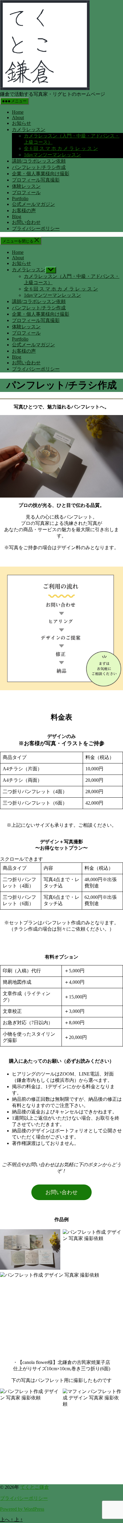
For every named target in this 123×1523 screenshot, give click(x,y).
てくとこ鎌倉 (34, 1487)
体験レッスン (26, 186)
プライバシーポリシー (36, 228)
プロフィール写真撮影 (36, 179)
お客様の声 (24, 210)
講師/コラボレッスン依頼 (39, 161)
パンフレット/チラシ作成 (39, 167)
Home (18, 112)
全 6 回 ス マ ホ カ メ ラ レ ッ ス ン (61, 148)
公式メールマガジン (33, 204)
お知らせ (21, 123)
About (18, 117)
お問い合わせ (26, 222)
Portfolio (20, 198)
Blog (16, 216)
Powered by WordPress (22, 1509)
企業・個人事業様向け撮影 (40, 173)
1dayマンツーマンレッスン (52, 154)
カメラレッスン (28, 129)
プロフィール (26, 192)
